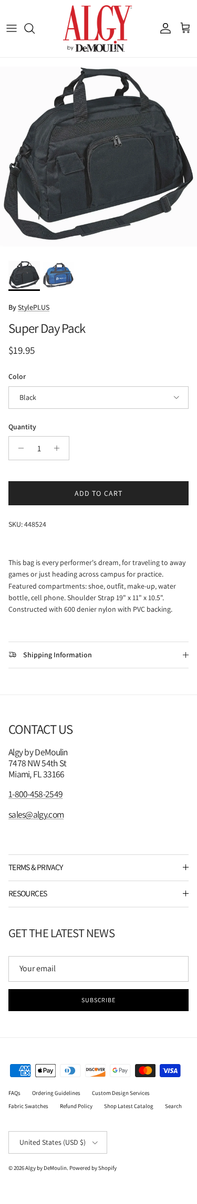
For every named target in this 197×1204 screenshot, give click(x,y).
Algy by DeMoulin (46, 1168)
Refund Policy (76, 1106)
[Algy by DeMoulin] (98, 28)
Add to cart (98, 493)
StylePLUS (33, 307)
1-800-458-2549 (35, 794)
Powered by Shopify (93, 1168)
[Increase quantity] (59, 448)
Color (17, 376)
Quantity (22, 426)
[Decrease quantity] (18, 448)
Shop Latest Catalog (128, 1106)
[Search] (34, 28)
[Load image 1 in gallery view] (98, 156)
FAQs (14, 1093)
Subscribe (98, 1000)
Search (173, 1106)
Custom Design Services (121, 1093)
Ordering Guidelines (56, 1093)
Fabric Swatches (28, 1106)
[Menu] (11, 28)
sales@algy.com (36, 814)
